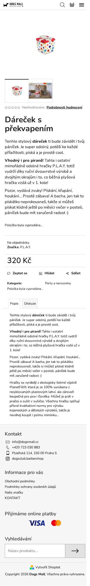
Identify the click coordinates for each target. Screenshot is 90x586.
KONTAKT (12, 498)
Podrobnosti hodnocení (64, 107)
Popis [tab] (14, 303)
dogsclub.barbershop (27, 458)
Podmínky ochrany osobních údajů (30, 486)
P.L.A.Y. (25, 247)
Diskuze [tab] (30, 303)
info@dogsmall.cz (25, 442)
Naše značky (14, 492)
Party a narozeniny (58, 283)
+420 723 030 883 (26, 447)
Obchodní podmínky (20, 481)
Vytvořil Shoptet (48, 567)
